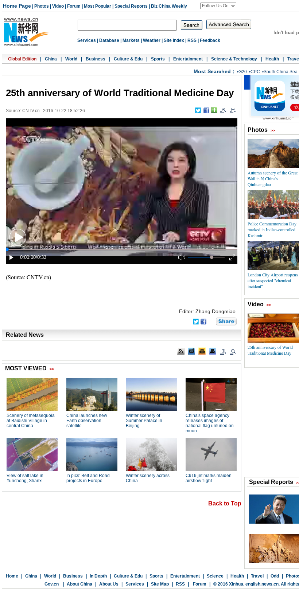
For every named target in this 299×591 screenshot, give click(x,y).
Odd (275, 576)
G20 (242, 71)
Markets (131, 40)
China (51, 59)
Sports (158, 59)
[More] (214, 110)
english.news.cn (262, 584)
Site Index (174, 40)
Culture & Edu (128, 59)
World (71, 59)
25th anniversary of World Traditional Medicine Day (270, 350)
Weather (151, 40)
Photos (41, 6)
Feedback (210, 40)
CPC (255, 71)
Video (58, 6)
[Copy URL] (212, 351)
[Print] (202, 351)
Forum (74, 6)
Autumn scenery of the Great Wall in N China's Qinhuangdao (273, 178)
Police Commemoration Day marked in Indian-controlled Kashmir (272, 229)
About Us (109, 584)
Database (109, 40)
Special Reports (131, 6)
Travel (257, 576)
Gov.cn (51, 584)
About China (79, 584)
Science (215, 576)
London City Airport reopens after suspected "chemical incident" (273, 280)
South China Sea (281, 71)
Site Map (160, 584)
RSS (192, 40)
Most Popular (97, 6)
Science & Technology (234, 59)
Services (86, 40)
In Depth (98, 576)
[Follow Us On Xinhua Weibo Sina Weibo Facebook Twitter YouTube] (218, 5)
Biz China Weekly (169, 6)
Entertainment (188, 59)
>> (273, 130)
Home (12, 576)
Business (95, 59)
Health (272, 59)
